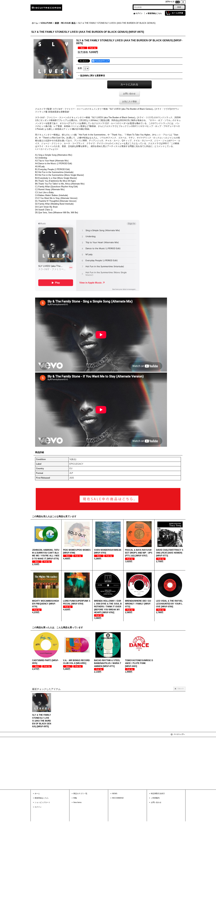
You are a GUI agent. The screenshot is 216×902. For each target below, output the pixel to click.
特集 (75, 798)
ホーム (37, 793)
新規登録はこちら (155, 13)
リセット (180, 688)
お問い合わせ (129, 93)
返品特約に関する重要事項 (92, 75)
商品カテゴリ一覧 (80, 793)
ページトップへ (179, 734)
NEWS (114, 793)
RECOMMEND (118, 798)
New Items (77, 802)
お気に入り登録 (129, 101)
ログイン (139, 13)
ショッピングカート (42, 802)
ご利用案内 (155, 798)
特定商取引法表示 (158, 793)
